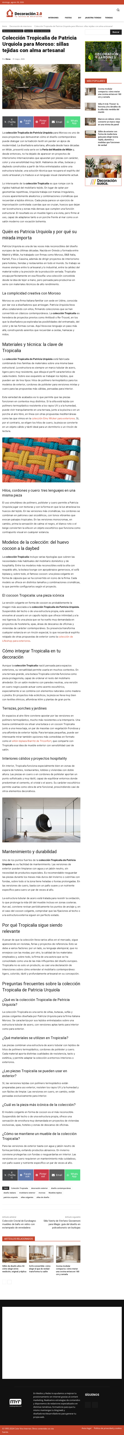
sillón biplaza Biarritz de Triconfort (31, 740)
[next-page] (9, 1282)
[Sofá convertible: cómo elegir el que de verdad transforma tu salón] (41, 1254)
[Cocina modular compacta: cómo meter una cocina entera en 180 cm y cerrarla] (68, 1254)
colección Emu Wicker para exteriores (53, 418)
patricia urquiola (11, 1197)
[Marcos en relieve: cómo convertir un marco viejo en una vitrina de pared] (90, 122)
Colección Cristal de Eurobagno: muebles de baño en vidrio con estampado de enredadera (19, 1224)
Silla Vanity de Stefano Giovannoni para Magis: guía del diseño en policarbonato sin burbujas (62, 1224)
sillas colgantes (27, 1197)
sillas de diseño (42, 1197)
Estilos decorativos (42, 31)
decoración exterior (39, 1188)
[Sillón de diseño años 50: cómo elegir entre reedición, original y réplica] (14, 1254)
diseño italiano (10, 1192)
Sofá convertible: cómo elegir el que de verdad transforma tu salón (40, 1269)
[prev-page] (4, 1282)
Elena (8, 59)
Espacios (28, 31)
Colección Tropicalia (19, 1188)
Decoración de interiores (21, 26)
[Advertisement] (62, 1343)
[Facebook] (115, 2)
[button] (118, 10)
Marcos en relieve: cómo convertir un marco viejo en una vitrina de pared (109, 122)
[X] (120, 2)
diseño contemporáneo (61, 1188)
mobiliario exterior (27, 1192)
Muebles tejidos (55, 1192)
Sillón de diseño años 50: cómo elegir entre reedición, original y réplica (14, 1269)
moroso (42, 1192)
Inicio (4, 26)
